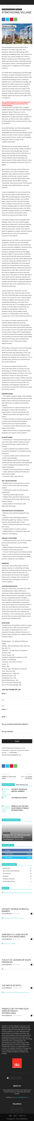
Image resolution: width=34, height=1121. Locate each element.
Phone (4, 709)
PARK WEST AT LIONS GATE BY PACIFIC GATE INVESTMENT (15, 935)
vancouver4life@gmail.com (20, 1097)
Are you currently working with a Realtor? (15, 724)
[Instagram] (17, 1109)
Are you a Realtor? (7, 731)
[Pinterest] (11, 19)
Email (4, 717)
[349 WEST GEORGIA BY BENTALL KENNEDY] (6, 793)
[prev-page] (3, 815)
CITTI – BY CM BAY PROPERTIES (26, 777)
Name (4, 693)
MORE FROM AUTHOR (22, 784)
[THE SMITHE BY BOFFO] (6, 800)
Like (30, 850)
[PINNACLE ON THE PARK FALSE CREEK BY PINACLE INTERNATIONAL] (6, 809)
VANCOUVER (18, 9)
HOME (10, 1116)
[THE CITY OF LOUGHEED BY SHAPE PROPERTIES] (17, 950)
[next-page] (6, 815)
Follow (29, 854)
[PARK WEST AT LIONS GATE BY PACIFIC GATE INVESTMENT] (17, 924)
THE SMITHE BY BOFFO (19, 798)
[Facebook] (3, 19)
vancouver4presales (8, 839)
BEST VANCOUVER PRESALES (13, 6)
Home (3, 6)
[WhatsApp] (15, 19)
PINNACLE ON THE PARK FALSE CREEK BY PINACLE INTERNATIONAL (20, 808)
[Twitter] (7, 19)
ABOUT (15, 1116)
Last (3, 706)
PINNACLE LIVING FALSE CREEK (9, 777)
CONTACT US (22, 1116)
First (3, 700)
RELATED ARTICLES (8, 784)
